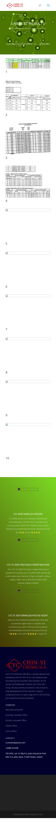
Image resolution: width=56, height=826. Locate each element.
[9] (28, 390)
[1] (28, 76)
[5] (28, 218)
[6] (28, 261)
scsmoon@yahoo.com (15, 750)
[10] (28, 433)
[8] (28, 347)
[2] (28, 119)
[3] (28, 161)
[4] (28, 204)
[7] (28, 304)
